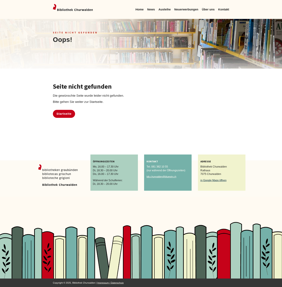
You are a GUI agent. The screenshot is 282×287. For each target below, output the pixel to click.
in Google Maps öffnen (213, 180)
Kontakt (223, 9)
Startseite (63, 113)
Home (139, 9)
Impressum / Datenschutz (110, 282)
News (151, 9)
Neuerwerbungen (186, 9)
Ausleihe (164, 9)
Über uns (208, 9)
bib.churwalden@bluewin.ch (161, 176)
